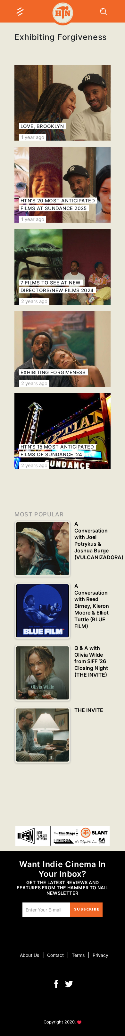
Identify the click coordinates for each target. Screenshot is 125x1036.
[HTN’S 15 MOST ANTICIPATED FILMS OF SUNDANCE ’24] (62, 431)
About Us (29, 955)
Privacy (100, 955)
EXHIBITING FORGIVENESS (53, 372)
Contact (55, 955)
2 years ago (34, 301)
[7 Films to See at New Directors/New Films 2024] (62, 267)
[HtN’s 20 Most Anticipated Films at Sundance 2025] (62, 185)
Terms (78, 955)
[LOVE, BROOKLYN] (62, 103)
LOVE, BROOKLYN (42, 126)
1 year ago (32, 137)
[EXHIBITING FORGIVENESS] (62, 349)
